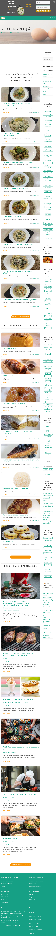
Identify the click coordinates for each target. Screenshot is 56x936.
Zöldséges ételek (48, 231)
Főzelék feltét (48, 291)
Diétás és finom (10, 838)
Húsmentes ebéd (48, 311)
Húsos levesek (48, 165)
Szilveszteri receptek (48, 198)
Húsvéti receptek (48, 170)
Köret (48, 182)
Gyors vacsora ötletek (48, 307)
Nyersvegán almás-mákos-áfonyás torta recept (21, 461)
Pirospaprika (48, 378)
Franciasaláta (4, 899)
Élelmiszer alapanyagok (11, 608)
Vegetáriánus (48, 452)
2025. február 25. (14, 844)
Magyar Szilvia (35, 112)
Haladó (50, 469)
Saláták (48, 196)
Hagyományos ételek (48, 547)
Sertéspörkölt (4, 889)
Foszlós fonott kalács (6, 883)
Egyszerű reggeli (48, 284)
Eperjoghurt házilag (48, 600)
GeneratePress (39, 933)
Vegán (48, 454)
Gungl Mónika (36, 467)
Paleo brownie (46, 97)
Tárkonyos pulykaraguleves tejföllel (20, 300)
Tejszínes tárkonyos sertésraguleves (19, 188)
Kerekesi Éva (36, 520)
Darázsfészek (46, 79)
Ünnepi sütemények (48, 238)
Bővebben (6, 112)
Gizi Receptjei (36, 547)
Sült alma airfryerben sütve (15, 403)
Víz (44, 404)
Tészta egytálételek (48, 212)
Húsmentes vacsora (48, 313)
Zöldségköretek (48, 330)
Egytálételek (48, 133)
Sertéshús (49, 385)
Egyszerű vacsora (48, 286)
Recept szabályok (33, 926)
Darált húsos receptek (48, 117)
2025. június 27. (13, 752)
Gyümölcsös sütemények (48, 159)
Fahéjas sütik (48, 135)
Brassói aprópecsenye (7, 881)
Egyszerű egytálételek (48, 123)
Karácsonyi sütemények (48, 175)
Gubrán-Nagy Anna (7, 800)
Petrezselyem (48, 375)
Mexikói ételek (48, 559)
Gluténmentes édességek (48, 138)
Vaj (44, 402)
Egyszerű (46, 469)
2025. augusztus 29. (14, 705)
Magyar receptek (48, 557)
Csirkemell (46, 347)
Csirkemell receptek (48, 114)
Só (50, 390)
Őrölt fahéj (48, 411)
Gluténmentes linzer (12, 541)
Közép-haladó (48, 474)
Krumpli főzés (4, 894)
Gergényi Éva (36, 354)
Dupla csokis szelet (47, 89)
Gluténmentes (48, 436)
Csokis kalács (46, 86)
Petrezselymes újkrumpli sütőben (18, 162)
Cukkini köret (48, 277)
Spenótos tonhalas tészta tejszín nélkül (18, 272)
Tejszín (50, 395)
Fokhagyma (48, 359)
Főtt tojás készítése (6, 897)
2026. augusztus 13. (14, 610)
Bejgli (44, 94)
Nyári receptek (48, 191)
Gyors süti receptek (48, 152)
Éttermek (6, 750)
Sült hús (48, 201)
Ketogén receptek (48, 552)
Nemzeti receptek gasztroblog (48, 587)
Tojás (48, 397)
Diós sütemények (48, 120)
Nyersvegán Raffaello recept (16, 488)
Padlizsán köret (48, 320)
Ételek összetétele (9, 702)
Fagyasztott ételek (48, 540)
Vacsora (48, 325)
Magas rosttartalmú (48, 447)
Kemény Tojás (6, 610)
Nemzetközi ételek (48, 562)
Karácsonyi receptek (48, 172)
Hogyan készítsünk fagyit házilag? (19, 699)
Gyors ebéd (48, 298)
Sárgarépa (46, 390)
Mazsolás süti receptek (48, 188)
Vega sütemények (48, 223)
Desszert (46, 279)
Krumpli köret (48, 315)
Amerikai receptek (48, 538)
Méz (50, 368)
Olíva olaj (50, 371)
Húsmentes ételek (48, 163)
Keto (48, 441)
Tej (50, 392)
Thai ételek (48, 574)
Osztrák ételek (48, 569)
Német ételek (48, 564)
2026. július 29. (13, 661)
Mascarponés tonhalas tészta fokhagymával (16, 134)
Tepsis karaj (4, 902)
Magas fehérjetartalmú (48, 444)
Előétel (45, 288)
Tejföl (45, 395)
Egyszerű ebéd (48, 281)
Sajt (45, 385)
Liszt (45, 366)
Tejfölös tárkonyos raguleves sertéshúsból (16, 104)
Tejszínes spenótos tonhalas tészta (18, 245)
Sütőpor (46, 392)
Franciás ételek (48, 543)
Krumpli (51, 363)
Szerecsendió (48, 387)
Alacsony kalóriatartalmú (48, 427)
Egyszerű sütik (48, 126)
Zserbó (44, 91)
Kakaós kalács (9, 375)
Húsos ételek (48, 167)
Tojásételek (48, 209)
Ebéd (51, 279)
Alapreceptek (48, 111)
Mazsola (50, 366)
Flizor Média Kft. (37, 916)
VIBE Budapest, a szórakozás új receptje (21, 747)
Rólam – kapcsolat (34, 924)
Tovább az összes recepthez (20, 316)
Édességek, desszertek (47, 235)
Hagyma (50, 361)
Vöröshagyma (49, 404)
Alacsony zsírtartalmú (48, 434)
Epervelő (45, 615)
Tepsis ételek (48, 207)
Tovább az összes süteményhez (20, 557)
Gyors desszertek (48, 141)
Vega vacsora (48, 327)
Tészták (48, 217)
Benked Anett (36, 438)
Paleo (48, 450)
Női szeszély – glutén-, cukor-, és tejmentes (17, 432)
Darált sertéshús (48, 352)
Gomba (45, 361)
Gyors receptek (48, 146)
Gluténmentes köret (48, 296)
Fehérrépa (48, 356)
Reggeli (46, 323)
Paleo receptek (48, 571)
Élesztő (45, 409)
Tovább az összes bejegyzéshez (21, 864)
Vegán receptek (48, 576)
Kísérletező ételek (48, 555)
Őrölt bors (50, 409)
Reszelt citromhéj (48, 383)
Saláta (50, 323)
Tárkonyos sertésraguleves (15, 216)
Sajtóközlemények (25, 608)
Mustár (46, 368)
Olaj (45, 371)
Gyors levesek (48, 144)
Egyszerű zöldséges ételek (48, 129)
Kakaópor (46, 363)
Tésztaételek (48, 214)
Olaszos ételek (48, 567)
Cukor (51, 347)
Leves (50, 318)
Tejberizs (3, 886)
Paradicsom (48, 373)
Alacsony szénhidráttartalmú (48, 431)
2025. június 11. (15, 800)
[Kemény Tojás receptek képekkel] (3, 18)
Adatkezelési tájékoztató (35, 929)
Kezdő (48, 472)
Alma (45, 344)
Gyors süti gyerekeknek (48, 149)
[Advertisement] (20, 61)
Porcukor (48, 380)
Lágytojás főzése (5, 891)
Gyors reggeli (48, 300)
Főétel (48, 293)
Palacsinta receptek (48, 193)
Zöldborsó (49, 407)
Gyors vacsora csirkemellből (48, 303)
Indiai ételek (48, 550)
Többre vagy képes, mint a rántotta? (19, 794)
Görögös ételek (48, 545)
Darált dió (48, 349)
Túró (52, 399)
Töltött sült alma (11, 349)
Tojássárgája (46, 399)
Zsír (45, 407)
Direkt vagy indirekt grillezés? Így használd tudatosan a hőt (19, 654)
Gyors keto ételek (48, 439)
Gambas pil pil (46, 625)
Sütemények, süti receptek (48, 204)
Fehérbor (48, 354)
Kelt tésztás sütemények (48, 179)
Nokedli (45, 628)
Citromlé (50, 344)
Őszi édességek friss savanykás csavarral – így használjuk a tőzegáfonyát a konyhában (16, 603)
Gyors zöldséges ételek (48, 155)
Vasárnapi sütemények (48, 220)
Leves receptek (48, 185)
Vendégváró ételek (48, 229)
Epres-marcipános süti (35, 886)
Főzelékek (50, 288)
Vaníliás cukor (49, 402)
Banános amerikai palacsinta (15, 515)
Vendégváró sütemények (48, 226)
